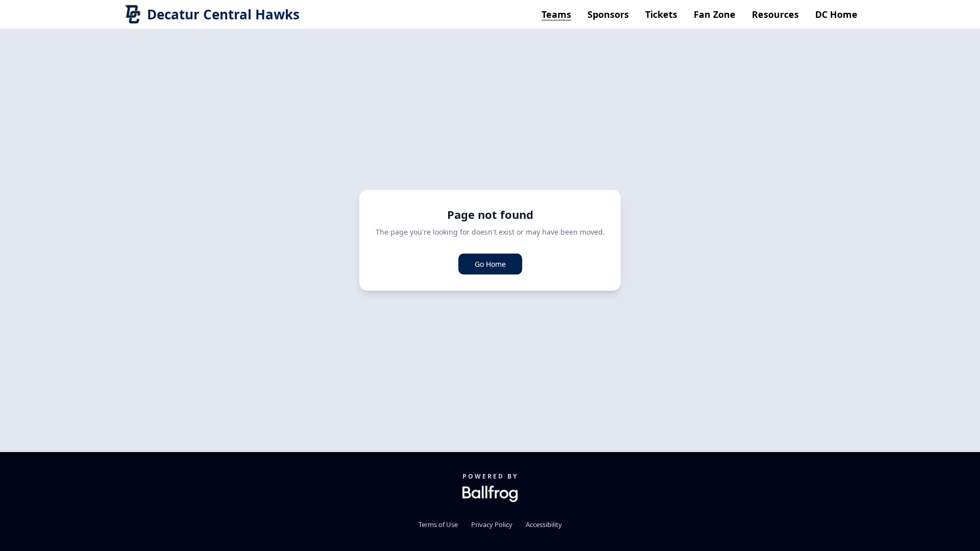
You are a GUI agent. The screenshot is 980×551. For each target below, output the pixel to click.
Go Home (490, 264)
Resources (775, 14)
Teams (556, 14)
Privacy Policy (491, 524)
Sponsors (608, 14)
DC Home (836, 14)
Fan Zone (715, 14)
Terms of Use (438, 524)
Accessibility (544, 524)
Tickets (661, 14)
